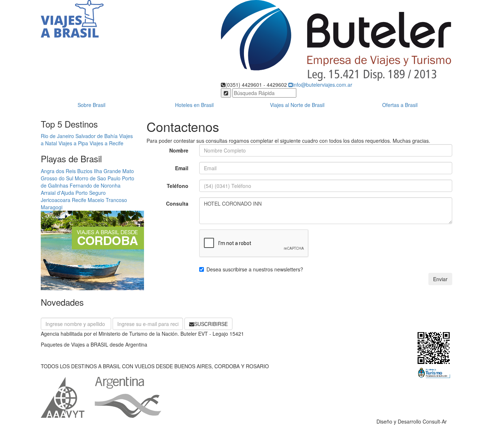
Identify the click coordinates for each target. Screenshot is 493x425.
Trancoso (116, 199)
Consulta (177, 203)
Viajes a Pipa (73, 143)
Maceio (96, 199)
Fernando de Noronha (95, 185)
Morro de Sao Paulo (98, 178)
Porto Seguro (90, 192)
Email (181, 168)
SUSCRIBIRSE (211, 323)
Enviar (440, 279)
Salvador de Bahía (96, 135)
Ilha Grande (107, 171)
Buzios (84, 171)
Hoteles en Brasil (194, 104)
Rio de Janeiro (57, 135)
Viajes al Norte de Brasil (297, 104)
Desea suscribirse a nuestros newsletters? (254, 269)
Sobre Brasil (91, 104)
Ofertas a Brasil (400, 104)
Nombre (178, 150)
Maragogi (51, 207)
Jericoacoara (55, 199)
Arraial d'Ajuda (57, 192)
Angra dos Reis (58, 171)
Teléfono (177, 185)
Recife (79, 199)
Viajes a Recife (106, 143)
